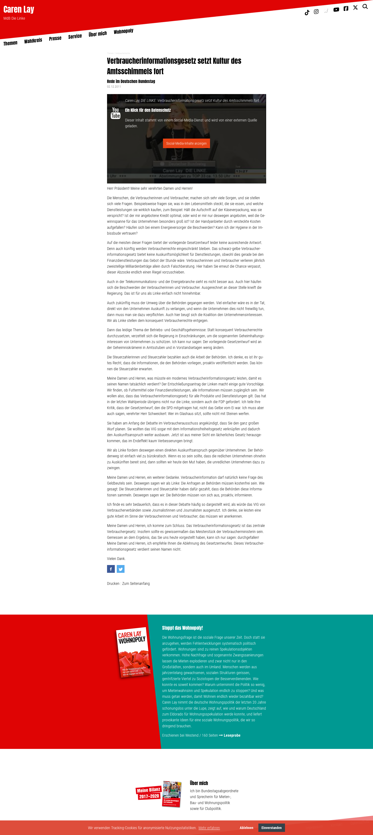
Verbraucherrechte (122, 53)
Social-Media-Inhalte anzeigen (186, 143)
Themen (110, 53)
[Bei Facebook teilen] (111, 569)
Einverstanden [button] (271, 828)
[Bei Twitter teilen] (121, 569)
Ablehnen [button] (246, 828)
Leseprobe (232, 735)
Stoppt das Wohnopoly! (182, 628)
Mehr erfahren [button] (209, 827)
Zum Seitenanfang (136, 583)
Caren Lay (18, 9)
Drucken (113, 583)
